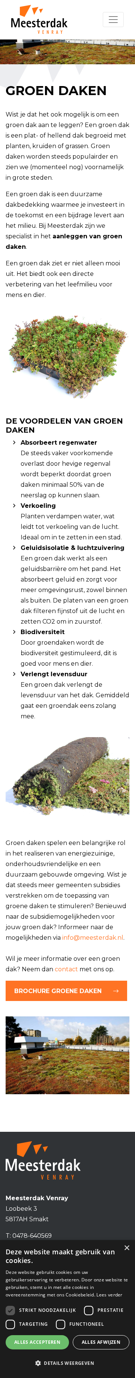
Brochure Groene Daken (58, 991)
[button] (67, 1363)
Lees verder (109, 1295)
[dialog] (67, 1309)
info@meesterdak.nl (92, 937)
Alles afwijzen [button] (101, 1342)
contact (66, 969)
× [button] (126, 1248)
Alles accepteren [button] (37, 1342)
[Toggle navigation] (113, 19)
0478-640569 (32, 1235)
